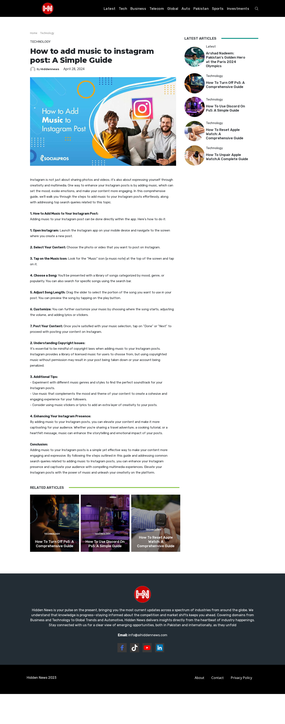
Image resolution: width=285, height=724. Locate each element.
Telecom (156, 8)
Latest (109, 8)
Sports (217, 8)
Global (172, 8)
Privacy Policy (241, 677)
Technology (47, 33)
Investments (238, 8)
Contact (217, 677)
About (199, 677)
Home (33, 33)
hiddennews (49, 69)
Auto (186, 8)
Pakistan (201, 8)
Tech (123, 8)
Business (138, 8)
